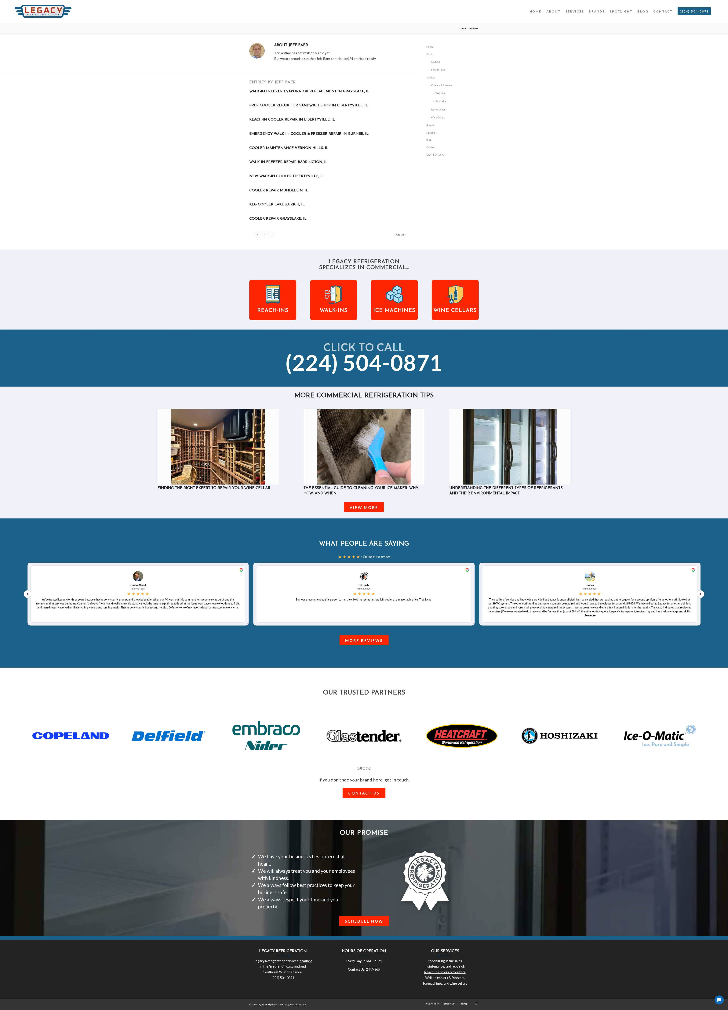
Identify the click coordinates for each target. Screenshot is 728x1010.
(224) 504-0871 (435, 154)
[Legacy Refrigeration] (43, 11)
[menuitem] (535, 11)
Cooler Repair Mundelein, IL (278, 190)
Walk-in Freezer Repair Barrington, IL (288, 162)
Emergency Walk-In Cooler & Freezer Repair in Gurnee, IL (309, 134)
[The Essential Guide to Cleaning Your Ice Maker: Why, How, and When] (364, 447)
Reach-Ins (440, 101)
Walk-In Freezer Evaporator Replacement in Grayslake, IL (309, 91)
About (429, 54)
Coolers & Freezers (441, 85)
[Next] (564, 442)
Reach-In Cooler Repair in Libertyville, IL (292, 119)
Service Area (438, 69)
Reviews (435, 61)
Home (429, 46)
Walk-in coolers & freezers (444, 978)
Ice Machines (438, 109)
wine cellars (458, 983)
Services (430, 77)
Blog (428, 139)
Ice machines (432, 983)
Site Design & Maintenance (293, 1004)
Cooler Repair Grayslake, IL (278, 219)
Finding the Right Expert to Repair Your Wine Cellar (214, 488)
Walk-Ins (440, 93)
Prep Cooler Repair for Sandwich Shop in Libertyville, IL (308, 105)
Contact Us (356, 969)
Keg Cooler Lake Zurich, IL (277, 204)
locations (305, 961)
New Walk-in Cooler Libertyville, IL (286, 176)
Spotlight (431, 132)
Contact (430, 147)
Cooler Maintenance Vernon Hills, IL (288, 148)
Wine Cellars (438, 117)
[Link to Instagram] (476, 1003)
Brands (430, 125)
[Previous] (163, 442)
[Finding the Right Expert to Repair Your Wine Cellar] (218, 447)
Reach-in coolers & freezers (444, 972)
